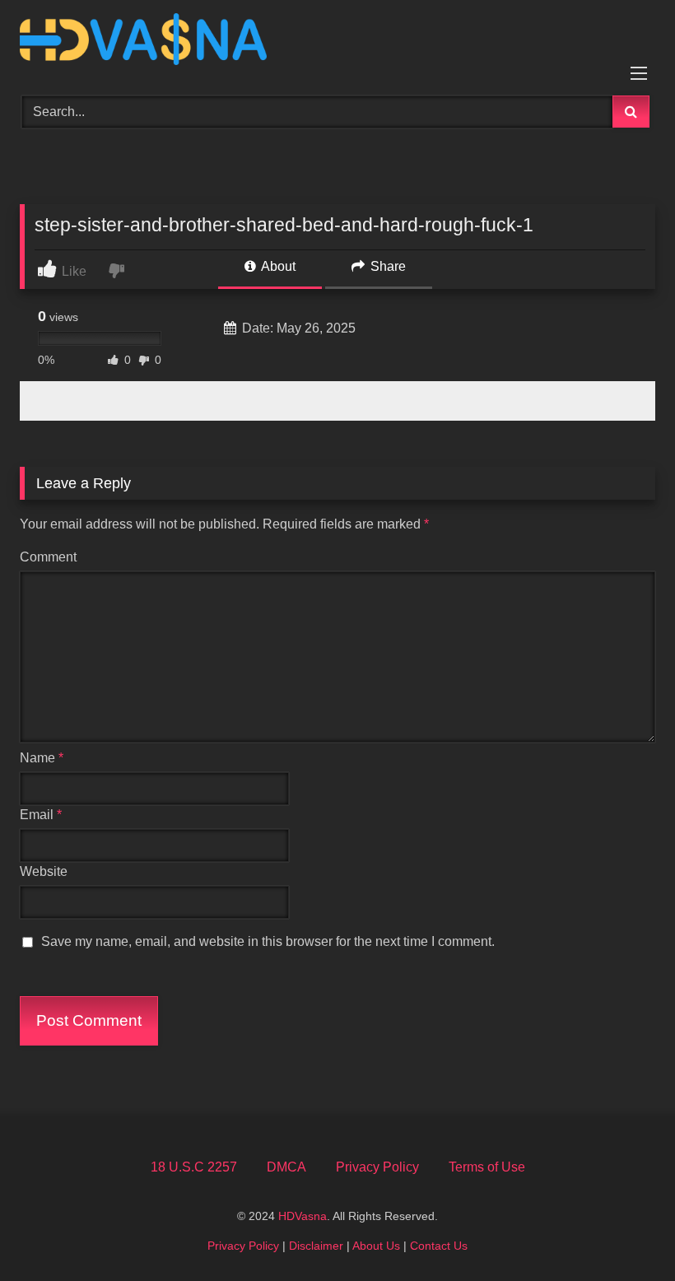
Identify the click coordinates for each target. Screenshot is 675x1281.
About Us (376, 1245)
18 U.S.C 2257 (194, 1167)
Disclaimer (316, 1245)
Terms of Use (487, 1167)
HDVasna (302, 1216)
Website (44, 871)
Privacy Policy (377, 1167)
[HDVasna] (337, 42)
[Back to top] (624, 1232)
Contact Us (439, 1245)
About (277, 266)
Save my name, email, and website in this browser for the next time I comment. (268, 941)
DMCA (286, 1167)
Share (386, 266)
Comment (48, 557)
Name (41, 758)
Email (41, 815)
